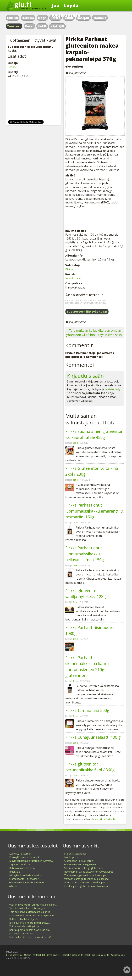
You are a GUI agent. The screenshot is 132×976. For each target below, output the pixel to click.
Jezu (74, 479)
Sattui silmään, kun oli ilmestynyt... (28, 908)
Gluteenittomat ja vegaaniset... (81, 864)
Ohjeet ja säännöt (71, 954)
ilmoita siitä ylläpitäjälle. (104, 818)
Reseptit (83, 18)
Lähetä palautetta (100, 954)
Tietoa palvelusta (14, 954)
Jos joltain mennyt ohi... (22, 933)
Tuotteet (14, 26)
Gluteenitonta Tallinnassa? (23, 878)
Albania (13, 886)
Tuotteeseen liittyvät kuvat (87, 311)
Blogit (42, 18)
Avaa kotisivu (73, 278)
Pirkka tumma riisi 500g (87, 710)
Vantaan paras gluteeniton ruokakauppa (86, 878)
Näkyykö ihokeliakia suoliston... (26, 875)
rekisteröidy (112, 389)
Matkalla (100, 18)
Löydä (71, 5)
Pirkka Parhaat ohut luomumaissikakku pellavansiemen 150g (84, 553)
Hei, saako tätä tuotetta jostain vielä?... (30, 937)
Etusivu (12, 18)
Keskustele (66, 15)
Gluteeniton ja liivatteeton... (79, 860)
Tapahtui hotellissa (19, 864)
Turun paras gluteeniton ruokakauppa (85, 875)
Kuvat (29, 26)
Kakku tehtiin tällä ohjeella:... (24, 919)
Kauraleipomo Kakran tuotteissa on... (29, 929)
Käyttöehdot (39, 954)
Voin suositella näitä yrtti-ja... (25, 926)
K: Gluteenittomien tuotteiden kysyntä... (31, 860)
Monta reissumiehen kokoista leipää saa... (32, 915)
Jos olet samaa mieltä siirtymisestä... (29, 922)
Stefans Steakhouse (75, 853)
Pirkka (69, 269)
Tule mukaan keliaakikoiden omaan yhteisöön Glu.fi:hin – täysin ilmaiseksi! (94, 332)
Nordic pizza (71, 857)
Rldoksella (14, 871)
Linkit (42, 26)
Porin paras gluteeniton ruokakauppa (84, 882)
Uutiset (27, 954)
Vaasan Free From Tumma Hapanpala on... (33, 904)
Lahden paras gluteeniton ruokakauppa (86, 886)
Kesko (75, 442)
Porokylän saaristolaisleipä (24, 857)
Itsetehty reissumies (20, 853)
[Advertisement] (94, 218)
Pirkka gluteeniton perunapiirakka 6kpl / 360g (89, 767)
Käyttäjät (57, 26)
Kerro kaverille (54, 954)
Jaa (56, 5)
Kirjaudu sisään (85, 375)
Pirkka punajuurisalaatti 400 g (92, 737)
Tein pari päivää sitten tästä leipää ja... (30, 911)
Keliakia (28, 18)
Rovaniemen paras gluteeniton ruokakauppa (88, 871)
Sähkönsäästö (118, 954)
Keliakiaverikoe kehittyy (22, 868)
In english (85, 954)
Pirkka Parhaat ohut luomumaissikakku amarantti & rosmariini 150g (94, 511)
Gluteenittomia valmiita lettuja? (26, 882)
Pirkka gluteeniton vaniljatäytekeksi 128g (85, 593)
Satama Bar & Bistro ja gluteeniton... (84, 868)
